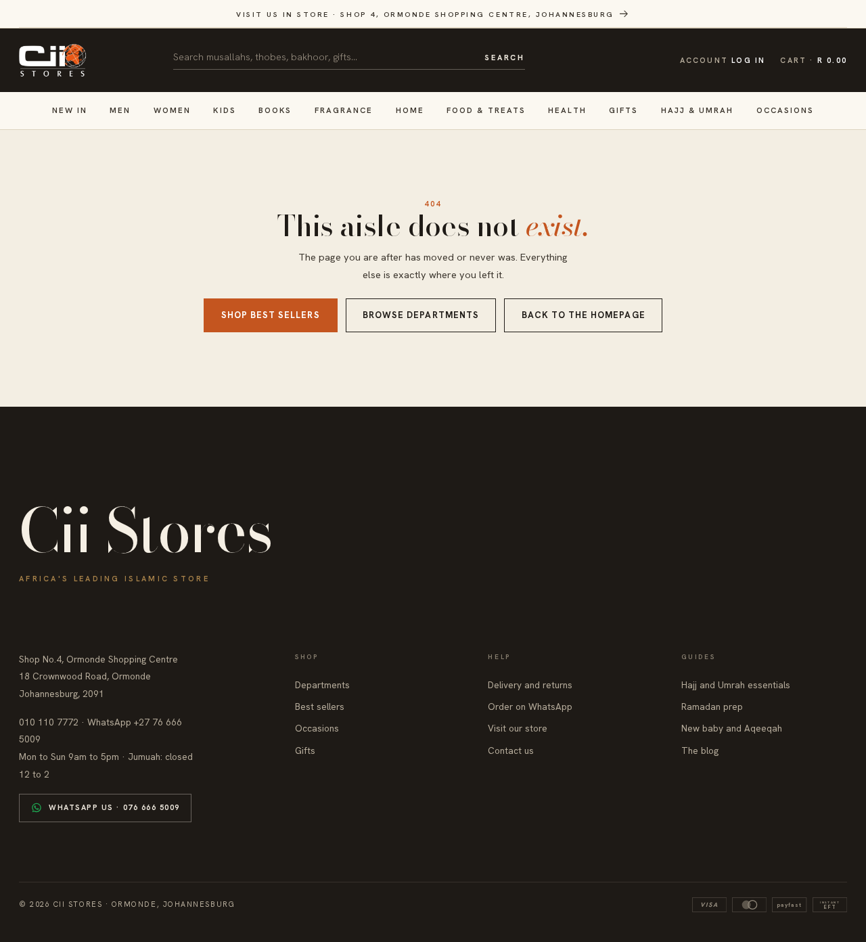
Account (723, 60)
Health (567, 110)
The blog (700, 750)
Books (275, 110)
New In (69, 110)
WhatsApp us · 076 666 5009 (114, 807)
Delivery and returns (530, 685)
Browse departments (421, 315)
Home (410, 110)
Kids (224, 110)
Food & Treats (486, 110)
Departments (322, 685)
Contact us (511, 750)
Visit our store (517, 728)
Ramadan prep (712, 706)
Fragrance (344, 110)
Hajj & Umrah (697, 110)
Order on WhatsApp (530, 706)
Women (172, 110)
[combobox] (324, 57)
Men (120, 110)
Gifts (623, 110)
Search (504, 57)
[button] (813, 60)
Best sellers (319, 706)
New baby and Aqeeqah (731, 728)
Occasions (785, 110)
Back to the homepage (583, 315)
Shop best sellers (270, 315)
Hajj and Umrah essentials (735, 685)
